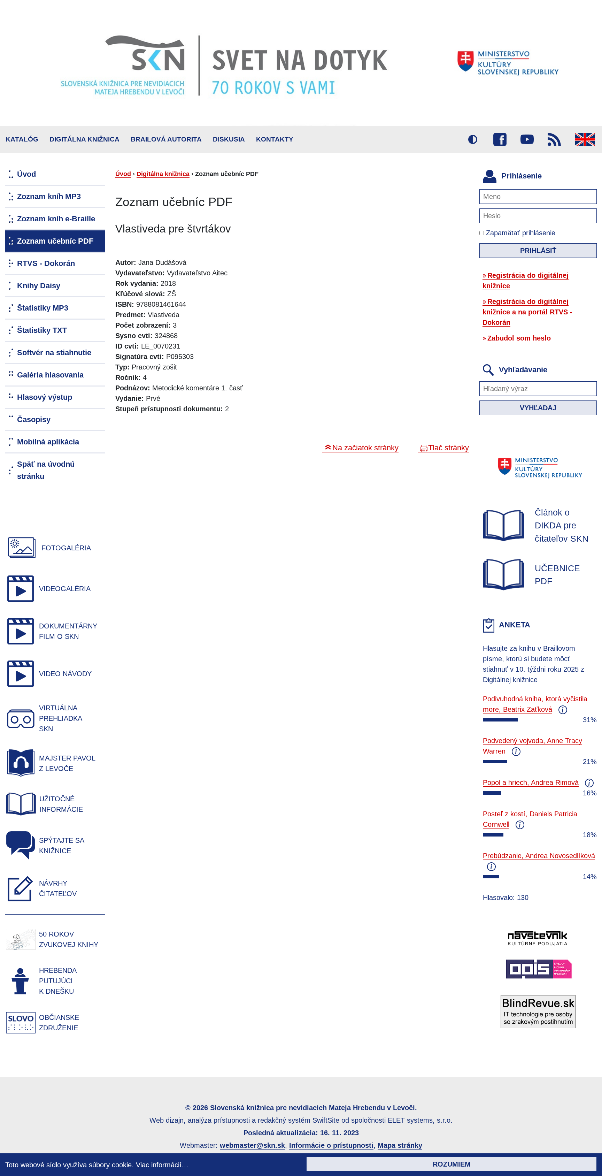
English (585, 139)
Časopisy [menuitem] (34, 419)
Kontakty (274, 139)
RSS (554, 139)
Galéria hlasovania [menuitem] (50, 375)
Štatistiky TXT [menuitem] (42, 330)
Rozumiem (452, 1164)
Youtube (527, 139)
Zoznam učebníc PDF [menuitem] (55, 241)
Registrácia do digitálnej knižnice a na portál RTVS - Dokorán (527, 312)
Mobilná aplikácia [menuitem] (48, 441)
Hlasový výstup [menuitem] (44, 397)
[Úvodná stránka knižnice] (301, 63)
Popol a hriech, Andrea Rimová (531, 782)
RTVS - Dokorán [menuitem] (46, 263)
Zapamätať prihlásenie (519, 233)
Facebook (500, 139)
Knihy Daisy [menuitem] (38, 285)
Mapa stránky (400, 1145)
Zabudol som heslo (519, 338)
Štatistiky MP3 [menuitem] (42, 308)
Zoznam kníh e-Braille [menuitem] (56, 218)
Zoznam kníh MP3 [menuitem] (49, 196)
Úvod (123, 173)
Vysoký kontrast (472, 139)
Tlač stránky (448, 447)
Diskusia (229, 139)
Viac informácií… (162, 1165)
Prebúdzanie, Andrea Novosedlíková (539, 856)
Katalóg (22, 139)
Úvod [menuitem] (26, 174)
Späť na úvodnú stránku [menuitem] (46, 470)
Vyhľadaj (538, 408)
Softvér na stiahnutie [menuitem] (54, 352)
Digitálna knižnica (84, 139)
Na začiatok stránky (365, 447)
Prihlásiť (538, 250)
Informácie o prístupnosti (331, 1145)
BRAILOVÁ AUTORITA (166, 139)
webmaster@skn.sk (252, 1145)
